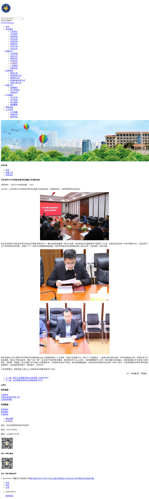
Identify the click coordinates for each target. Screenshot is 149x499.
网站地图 (9, 419)
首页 (7, 170)
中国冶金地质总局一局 (10, 397)
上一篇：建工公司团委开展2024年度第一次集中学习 (27, 378)
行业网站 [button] (4, 414)
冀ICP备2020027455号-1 (39, 478)
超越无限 (90, 478)
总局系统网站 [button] (6, 400)
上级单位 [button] (4, 395)
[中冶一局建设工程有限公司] (74, 8)
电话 (7, 485)
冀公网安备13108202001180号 (66, 478)
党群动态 (9, 175)
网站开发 (82, 478)
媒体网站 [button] (4, 412)
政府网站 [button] (4, 409)
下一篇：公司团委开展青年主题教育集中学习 (24, 380)
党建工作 (9, 172)
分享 (7, 488)
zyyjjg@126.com (7, 23)
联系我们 (9, 421)
